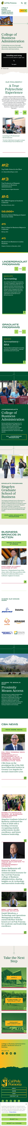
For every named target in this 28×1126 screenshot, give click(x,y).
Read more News (14, 729)
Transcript (6, 68)
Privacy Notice (12, 1112)
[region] (14, 1114)
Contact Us (14, 1096)
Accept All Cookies (14, 1123)
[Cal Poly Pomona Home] (8, 3)
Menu (22, 10)
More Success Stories (14, 543)
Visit (14, 1093)
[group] (14, 135)
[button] (16, 269)
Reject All (14, 1119)
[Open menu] (25, 3)
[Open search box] (22, 3)
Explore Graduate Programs (14, 516)
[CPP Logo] (11, 1082)
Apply (14, 1088)
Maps (14, 1091)
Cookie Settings (14, 1115)
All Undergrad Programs (14, 437)
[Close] (26, 1104)
